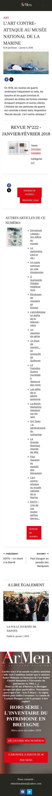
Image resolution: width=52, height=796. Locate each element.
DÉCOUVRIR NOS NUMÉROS (26, 740)
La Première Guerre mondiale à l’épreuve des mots (35, 375)
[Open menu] (42, 5)
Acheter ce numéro (33, 533)
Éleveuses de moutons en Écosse (35, 301)
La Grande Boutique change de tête (35, 446)
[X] (11, 79)
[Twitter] (29, 791)
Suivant (45, 617)
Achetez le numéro (29, 192)
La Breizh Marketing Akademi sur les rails (35, 410)
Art (6, 17)
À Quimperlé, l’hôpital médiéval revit (36, 283)
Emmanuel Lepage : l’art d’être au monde (36, 237)
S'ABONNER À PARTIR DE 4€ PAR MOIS (26, 757)
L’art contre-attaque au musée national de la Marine (35, 487)
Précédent (6, 617)
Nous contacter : (26, 779)
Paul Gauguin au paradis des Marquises (39, 560)
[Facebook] (6, 79)
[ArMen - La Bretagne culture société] (26, 4)
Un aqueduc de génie (35, 333)
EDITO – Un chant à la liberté (13, 558)
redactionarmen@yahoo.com (26, 783)
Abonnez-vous (30, 200)
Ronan (14, 48)
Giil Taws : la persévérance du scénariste (37, 428)
